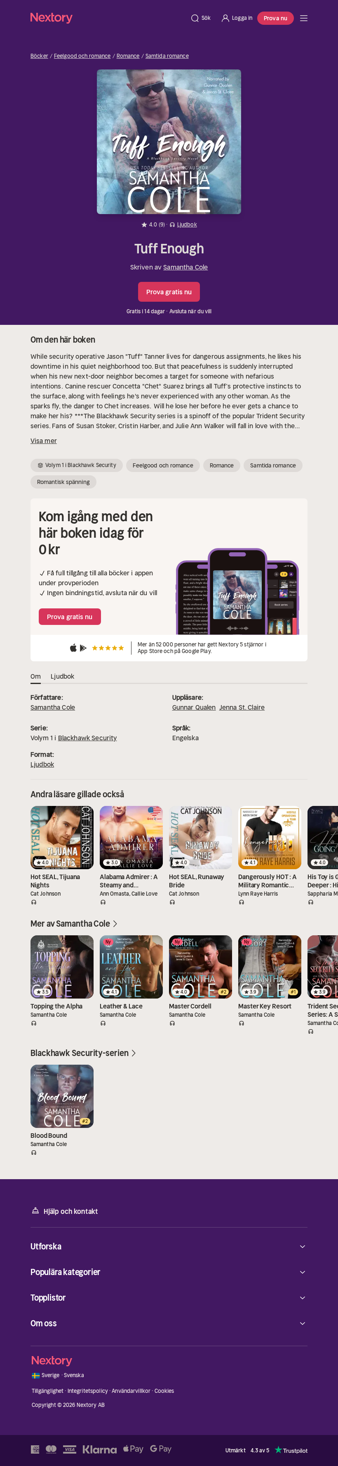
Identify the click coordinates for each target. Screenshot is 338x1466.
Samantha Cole (185, 267)
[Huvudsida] (304, 18)
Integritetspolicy (88, 1390)
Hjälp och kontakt (71, 1211)
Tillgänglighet (48, 1390)
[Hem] (108, 18)
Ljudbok (42, 764)
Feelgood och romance (82, 56)
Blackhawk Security (87, 738)
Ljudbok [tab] (62, 676)
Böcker (39, 56)
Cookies (164, 1390)
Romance (128, 56)
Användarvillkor (131, 1390)
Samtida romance (167, 56)
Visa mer (44, 440)
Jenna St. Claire (242, 707)
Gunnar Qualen (194, 707)
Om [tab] (36, 676)
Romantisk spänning (63, 482)
